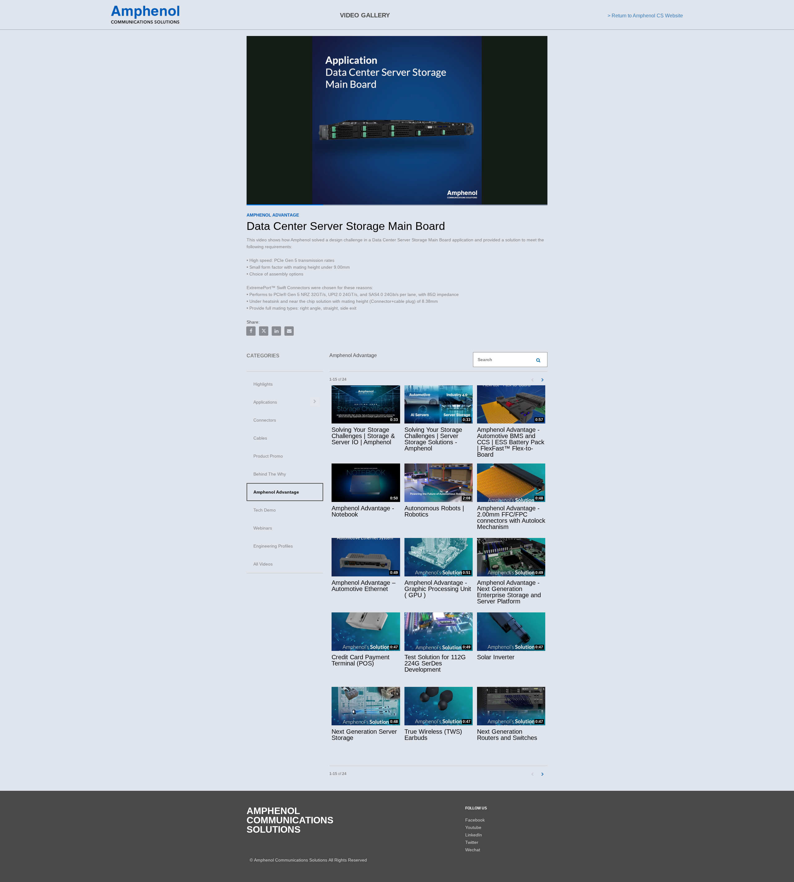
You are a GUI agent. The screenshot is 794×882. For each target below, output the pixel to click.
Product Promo (268, 456)
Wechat (472, 849)
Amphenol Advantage (276, 492)
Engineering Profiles (273, 546)
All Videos (263, 564)
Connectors (264, 420)
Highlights (263, 384)
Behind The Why (269, 474)
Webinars (262, 528)
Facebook (475, 819)
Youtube (473, 827)
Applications (265, 402)
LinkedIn (473, 834)
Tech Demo (264, 510)
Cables (260, 438)
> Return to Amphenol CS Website (645, 15)
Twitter (471, 842)
